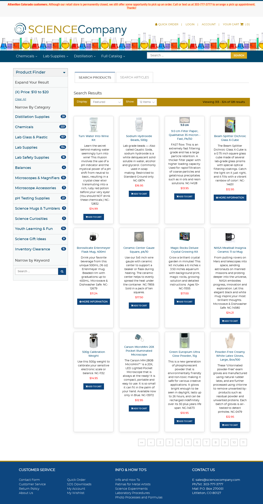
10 (234, 442)
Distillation (83, 56)
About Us (26, 493)
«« (141, 442)
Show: (130, 101)
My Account (76, 488)
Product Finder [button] (30, 72)
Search (239, 55)
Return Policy (29, 488)
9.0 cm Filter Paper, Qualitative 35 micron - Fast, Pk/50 (184, 135)
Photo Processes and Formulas (138, 497)
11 (243, 442)
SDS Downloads (79, 484)
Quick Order (168, 24)
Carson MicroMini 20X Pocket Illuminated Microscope (139, 351)
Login (190, 24)
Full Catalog (111, 56)
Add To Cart (95, 216)
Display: (82, 101)
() (236, 24)
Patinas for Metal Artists (133, 484)
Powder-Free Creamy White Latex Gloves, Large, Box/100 (230, 356)
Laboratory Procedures (132, 493)
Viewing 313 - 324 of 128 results (224, 102)
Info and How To (127, 479)
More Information (231, 198)
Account (209, 24)
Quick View (93, 125)
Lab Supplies (54, 56)
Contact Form (29, 479)
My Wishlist (75, 493)
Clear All (20, 99)
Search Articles (134, 77)
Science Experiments (131, 488)
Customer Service (32, 484)
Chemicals (25, 56)
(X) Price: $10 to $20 (32, 92)
